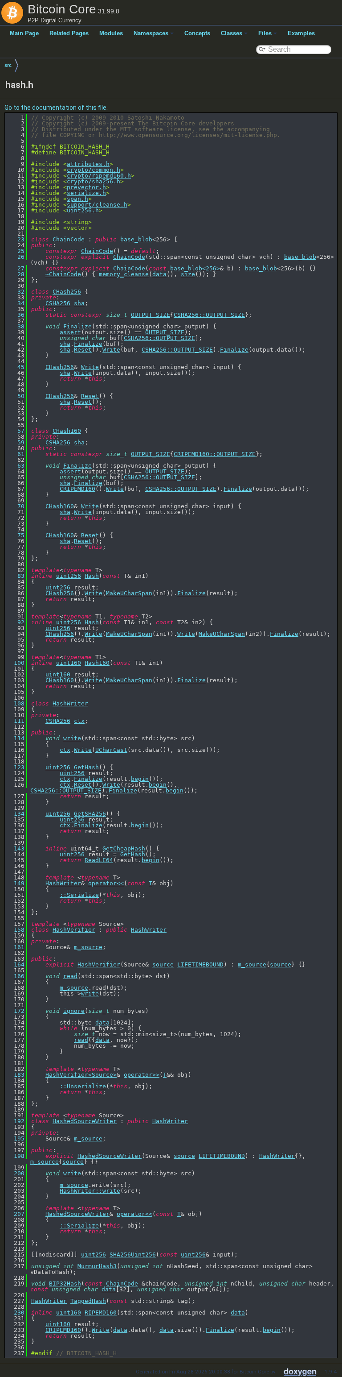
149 (15, 883)
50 (15, 396)
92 (15, 622)
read (70, 976)
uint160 (68, 662)
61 (15, 454)
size (188, 274)
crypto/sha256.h (93, 181)
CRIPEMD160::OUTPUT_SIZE (215, 454)
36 (15, 314)
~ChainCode (63, 274)
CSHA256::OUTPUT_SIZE (209, 314)
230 (15, 1312)
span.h (77, 198)
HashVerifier (74, 929)
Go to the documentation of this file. (56, 107)
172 (15, 1011)
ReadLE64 (99, 860)
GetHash (86, 767)
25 (15, 251)
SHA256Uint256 (133, 1254)
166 (15, 976)
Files (265, 33)
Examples (301, 33)
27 (15, 268)
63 (15, 465)
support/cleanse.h (97, 204)
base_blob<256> (195, 268)
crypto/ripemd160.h (99, 175)
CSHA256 (57, 303)
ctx (79, 721)
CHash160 (67, 430)
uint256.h (83, 210)
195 (15, 1138)
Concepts (197, 33)
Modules (111, 33)
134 (15, 813)
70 (15, 506)
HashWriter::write (90, 1190)
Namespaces (151, 33)
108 (15, 703)
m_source (88, 947)
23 (15, 239)
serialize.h (86, 193)
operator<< (106, 883)
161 (15, 947)
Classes (231, 33)
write (72, 738)
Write (111, 349)
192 (15, 1121)
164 (15, 964)
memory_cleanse (124, 274)
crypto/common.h (93, 169)
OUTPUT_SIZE (150, 314)
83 (15, 575)
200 (15, 1173)
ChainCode (69, 239)
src (8, 65)
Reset (83, 349)
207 (15, 1214)
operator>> (141, 1074)
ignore (74, 1011)
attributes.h (88, 164)
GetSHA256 (90, 813)
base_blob (136, 239)
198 (15, 1156)
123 (15, 767)
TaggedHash (88, 1301)
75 (15, 535)
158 (15, 929)
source (163, 964)
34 (15, 303)
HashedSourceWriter (85, 1121)
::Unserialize (83, 1086)
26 (15, 256)
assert (70, 332)
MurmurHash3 (97, 1266)
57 (15, 430)
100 (15, 662)
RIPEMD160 (101, 1312)
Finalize (77, 326)
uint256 (68, 575)
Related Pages (69, 33)
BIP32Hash (65, 1283)
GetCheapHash (123, 848)
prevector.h (86, 187)
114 (15, 738)
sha (79, 303)
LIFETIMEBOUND (200, 964)
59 (15, 442)
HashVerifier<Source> (81, 1074)
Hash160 (97, 662)
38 (15, 326)
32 (15, 291)
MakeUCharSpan (129, 593)
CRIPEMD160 (77, 488)
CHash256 (67, 291)
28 (15, 274)
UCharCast (111, 750)
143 (15, 848)
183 (15, 1074)
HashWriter (70, 703)
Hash (92, 575)
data (159, 274)
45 (15, 367)
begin (140, 779)
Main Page (24, 33)
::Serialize (79, 895)
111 (15, 721)
